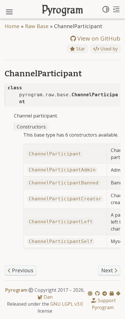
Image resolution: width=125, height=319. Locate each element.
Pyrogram (62, 11)
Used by (108, 49)
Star (80, 49)
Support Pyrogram (104, 304)
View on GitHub (98, 38)
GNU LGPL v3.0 (66, 304)
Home (12, 26)
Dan (47, 297)
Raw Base (37, 26)
